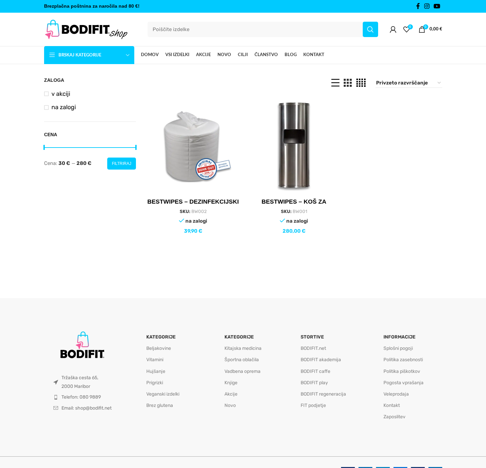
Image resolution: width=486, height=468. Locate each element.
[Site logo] (86, 29)
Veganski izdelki (162, 394)
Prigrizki (154, 383)
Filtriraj (121, 163)
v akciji (60, 93)
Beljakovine (158, 348)
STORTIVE (312, 337)
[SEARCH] (370, 29)
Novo (230, 405)
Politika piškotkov (401, 371)
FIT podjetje (313, 405)
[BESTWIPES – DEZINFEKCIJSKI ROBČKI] (193, 145)
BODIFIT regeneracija (323, 394)
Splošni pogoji (398, 348)
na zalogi (63, 107)
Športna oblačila (241, 360)
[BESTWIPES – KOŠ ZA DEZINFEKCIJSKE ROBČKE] (294, 145)
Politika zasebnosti (403, 360)
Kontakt (391, 405)
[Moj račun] (393, 29)
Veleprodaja (396, 394)
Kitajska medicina (243, 348)
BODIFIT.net (313, 348)
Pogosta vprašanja (403, 383)
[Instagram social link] (427, 6)
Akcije (230, 394)
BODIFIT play (314, 383)
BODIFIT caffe (315, 371)
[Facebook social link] (418, 6)
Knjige (230, 383)
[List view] (335, 82)
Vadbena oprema (242, 371)
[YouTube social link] (437, 6)
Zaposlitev (394, 417)
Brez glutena (159, 405)
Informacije (399, 337)
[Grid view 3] (348, 82)
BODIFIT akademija (321, 360)
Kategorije (161, 337)
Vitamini (154, 360)
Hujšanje (155, 371)
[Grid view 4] (360, 82)
